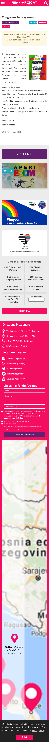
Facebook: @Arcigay (16, 358)
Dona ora (24, 311)
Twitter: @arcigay (14, 369)
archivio (33, 22)
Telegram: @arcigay (15, 374)
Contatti (24, 346)
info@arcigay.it (12, 346)
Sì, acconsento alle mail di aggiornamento (17, 421)
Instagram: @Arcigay (16, 363)
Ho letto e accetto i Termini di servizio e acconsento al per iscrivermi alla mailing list (24, 412)
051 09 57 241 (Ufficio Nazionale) (21, 341)
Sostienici (24, 154)
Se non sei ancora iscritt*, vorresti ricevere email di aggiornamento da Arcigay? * (22, 417)
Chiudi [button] (24, 737)
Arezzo (43, 22)
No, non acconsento (10, 424)
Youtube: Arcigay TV (16, 379)
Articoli (6, 26)
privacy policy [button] (38, 731)
